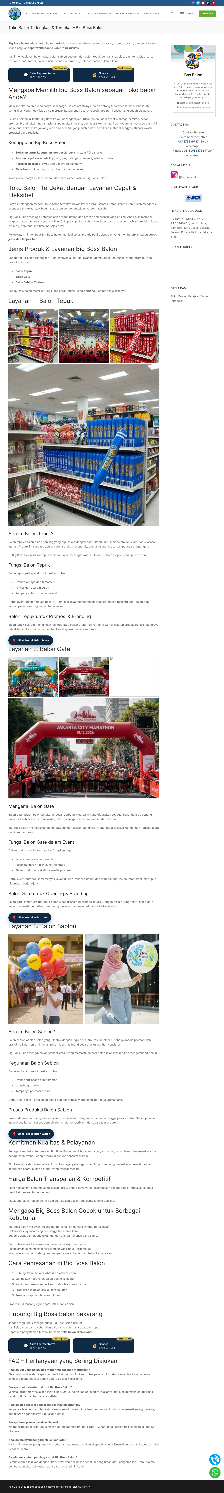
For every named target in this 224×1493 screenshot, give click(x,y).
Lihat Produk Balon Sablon (31, 1134)
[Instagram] (208, 3)
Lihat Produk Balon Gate (29, 917)
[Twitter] (198, 3)
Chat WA (207, 13)
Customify (84, 1486)
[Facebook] (193, 3)
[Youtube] (203, 3)
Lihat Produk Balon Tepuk (30, 640)
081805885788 (194, 150)
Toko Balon (178, 296)
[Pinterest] (214, 3)
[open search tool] (172, 13)
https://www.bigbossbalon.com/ (194, 107)
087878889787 (188, 141)
